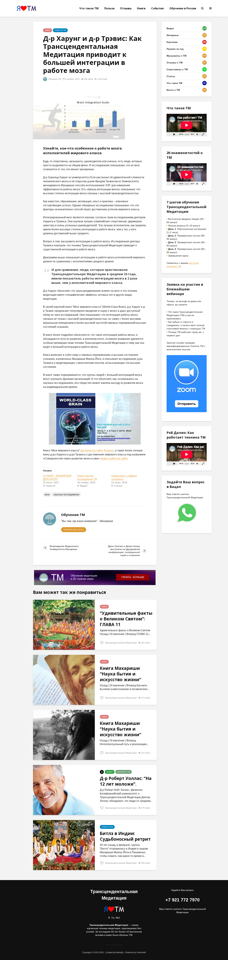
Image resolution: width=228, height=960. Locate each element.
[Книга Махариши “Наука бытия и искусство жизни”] (64, 679)
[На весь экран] (203, 134)
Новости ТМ (60, 30)
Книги (141, 8)
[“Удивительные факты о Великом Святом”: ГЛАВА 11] (64, 624)
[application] (187, 125)
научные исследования (66, 494)
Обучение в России (182, 8)
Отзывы (126, 8)
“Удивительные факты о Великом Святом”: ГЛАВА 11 (126, 618)
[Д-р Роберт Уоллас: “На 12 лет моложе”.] (64, 789)
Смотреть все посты (74, 530)
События (157, 8)
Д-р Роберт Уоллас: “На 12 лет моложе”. (126, 781)
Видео (110, 772)
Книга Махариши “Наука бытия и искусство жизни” (120, 673)
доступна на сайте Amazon (97, 450)
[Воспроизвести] (174, 134)
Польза (109, 8)
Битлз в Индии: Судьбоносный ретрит (125, 836)
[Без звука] (197, 134)
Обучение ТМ (54, 79)
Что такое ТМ (89, 8)
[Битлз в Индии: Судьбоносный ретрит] (64, 844)
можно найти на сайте (114, 458)
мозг (47, 494)
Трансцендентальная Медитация (120, 643)
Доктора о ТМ (123, 772)
